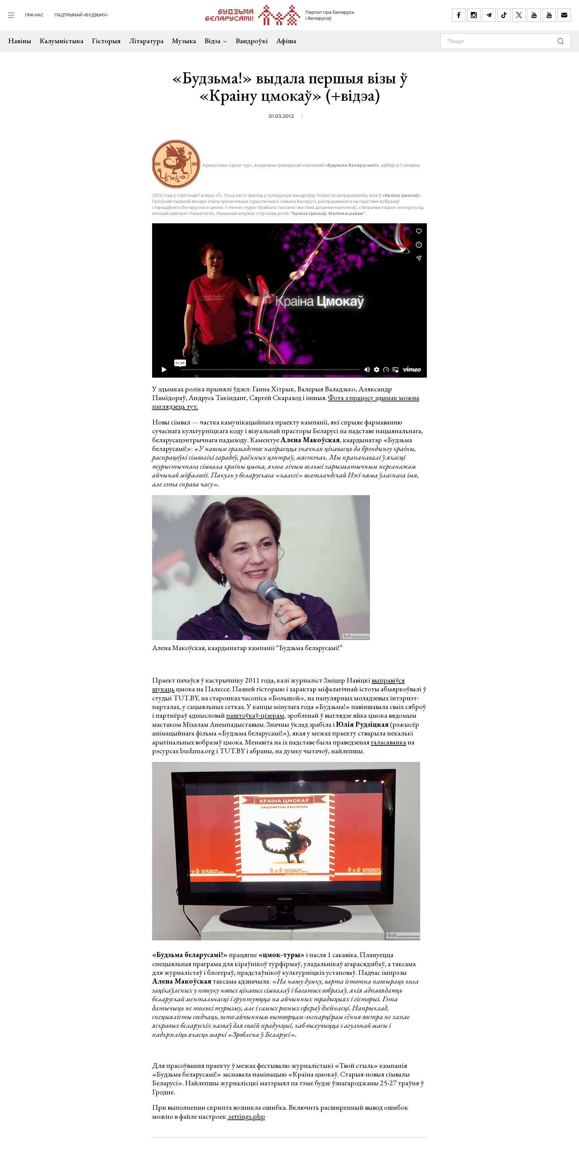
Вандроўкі (252, 41)
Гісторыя (106, 41)
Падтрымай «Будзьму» (81, 14)
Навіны (19, 41)
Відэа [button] (212, 41)
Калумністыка (61, 41)
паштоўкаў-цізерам (255, 715)
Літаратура (146, 41)
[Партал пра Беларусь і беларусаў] (280, 15)
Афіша (286, 41)
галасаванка (388, 742)
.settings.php (246, 1116)
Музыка (184, 41)
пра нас (34, 14)
